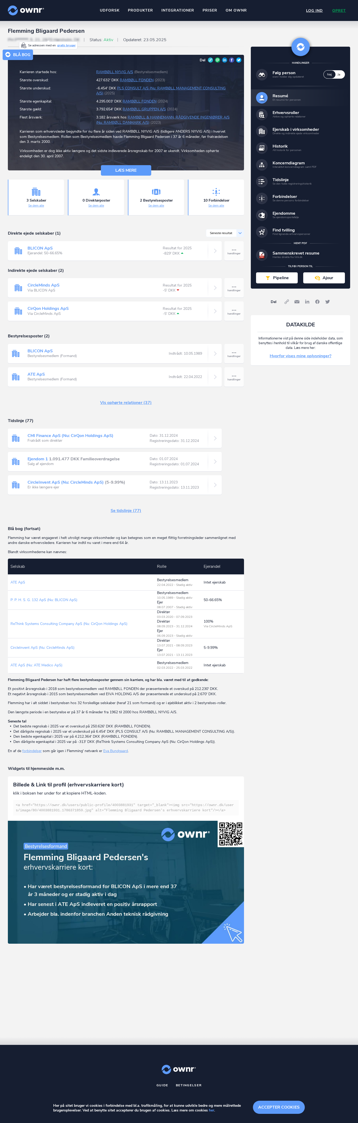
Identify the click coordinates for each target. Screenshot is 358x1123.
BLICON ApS (40, 248)
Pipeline (281, 278)
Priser (210, 10)
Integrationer (177, 10)
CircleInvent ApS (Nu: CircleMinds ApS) (66, 482)
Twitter (238, 60)
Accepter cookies (279, 1107)
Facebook (231, 60)
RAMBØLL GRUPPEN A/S (144, 109)
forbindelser (32, 750)
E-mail (217, 60)
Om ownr (236, 10)
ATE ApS (36, 374)
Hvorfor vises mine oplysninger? (300, 356)
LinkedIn (224, 60)
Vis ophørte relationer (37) (126, 403)
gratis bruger (66, 45)
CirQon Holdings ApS (48, 308)
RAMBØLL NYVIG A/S (114, 71)
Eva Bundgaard (115, 750)
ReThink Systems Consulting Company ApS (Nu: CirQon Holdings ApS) (68, 623)
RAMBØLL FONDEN (137, 80)
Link (210, 60)
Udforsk (110, 10)
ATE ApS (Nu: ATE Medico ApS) (36, 665)
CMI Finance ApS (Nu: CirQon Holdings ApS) (70, 436)
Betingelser (189, 1085)
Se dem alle (36, 205)
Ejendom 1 (38, 459)
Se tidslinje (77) (126, 511)
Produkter (140, 10)
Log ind (314, 10)
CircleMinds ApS (43, 285)
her (211, 1110)
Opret (339, 10)
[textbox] (126, 808)
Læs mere (126, 170)
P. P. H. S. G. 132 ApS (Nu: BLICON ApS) (43, 599)
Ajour (328, 278)
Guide (162, 1085)
